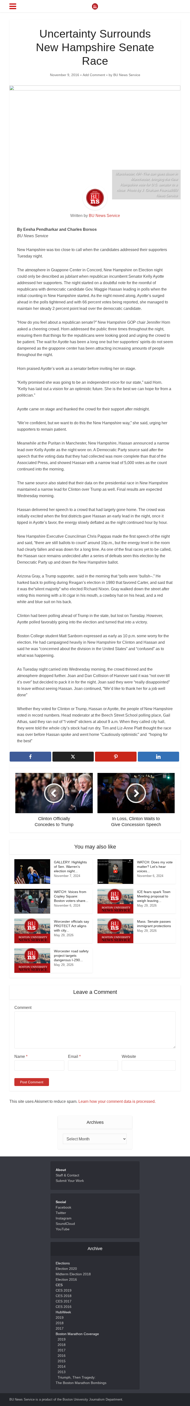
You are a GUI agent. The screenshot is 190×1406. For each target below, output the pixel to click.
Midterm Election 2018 (73, 1274)
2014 (62, 1366)
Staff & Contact (67, 1175)
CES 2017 (63, 1301)
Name (20, 1056)
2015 (62, 1361)
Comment (22, 1007)
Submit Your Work (70, 1181)
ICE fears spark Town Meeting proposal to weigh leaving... (153, 896)
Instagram (63, 1218)
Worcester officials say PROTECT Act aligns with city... (71, 925)
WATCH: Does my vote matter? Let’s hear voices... (155, 866)
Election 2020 (66, 1269)
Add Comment (94, 75)
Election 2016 (66, 1279)
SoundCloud (65, 1224)
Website (129, 1056)
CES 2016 (63, 1307)
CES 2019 (63, 1290)
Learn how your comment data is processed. (117, 1101)
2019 (60, 1318)
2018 (60, 1323)
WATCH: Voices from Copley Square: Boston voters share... (71, 896)
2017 (60, 1328)
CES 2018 (63, 1296)
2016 (62, 1356)
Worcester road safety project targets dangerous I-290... (71, 955)
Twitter (61, 1213)
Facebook (63, 1207)
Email (74, 1056)
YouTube (63, 1229)
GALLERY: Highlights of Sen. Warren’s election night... (70, 866)
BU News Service (126, 75)
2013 (62, 1372)
